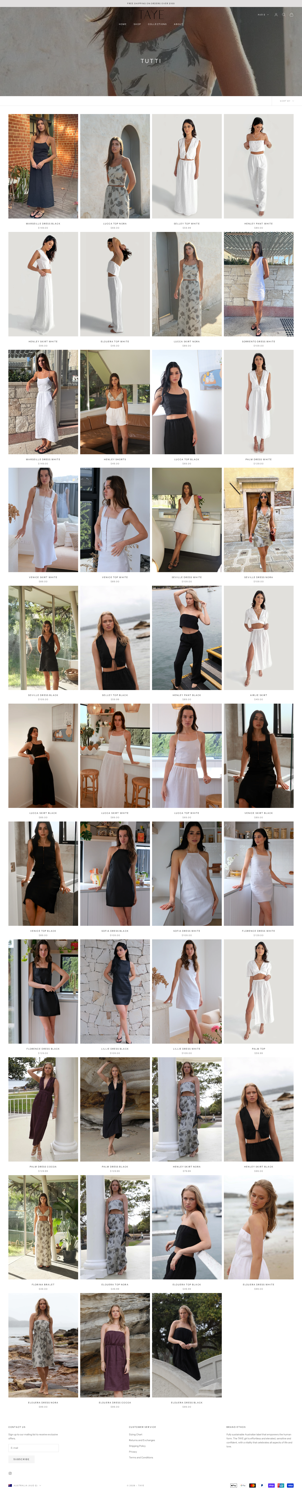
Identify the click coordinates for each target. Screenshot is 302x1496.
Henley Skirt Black (258, 1166)
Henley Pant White (259, 223)
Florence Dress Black (43, 1048)
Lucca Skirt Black (43, 813)
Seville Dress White (187, 577)
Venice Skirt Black (259, 813)
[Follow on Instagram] (10, 1473)
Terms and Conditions (141, 1457)
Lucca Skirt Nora (187, 341)
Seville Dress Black (43, 695)
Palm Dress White (259, 459)
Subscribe (21, 1459)
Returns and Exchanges (142, 1440)
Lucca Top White (186, 813)
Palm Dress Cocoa (43, 1166)
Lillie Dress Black (115, 1048)
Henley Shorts (115, 459)
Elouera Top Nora (115, 1284)
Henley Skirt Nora (187, 1166)
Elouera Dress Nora (43, 1402)
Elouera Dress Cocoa (115, 1402)
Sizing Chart (135, 1434)
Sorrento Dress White (258, 341)
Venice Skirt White (43, 577)
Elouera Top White (115, 341)
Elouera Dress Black (187, 1402)
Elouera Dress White (259, 1284)
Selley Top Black (115, 695)
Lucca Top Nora (115, 223)
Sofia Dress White (186, 931)
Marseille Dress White (43, 459)
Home (123, 24)
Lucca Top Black (186, 459)
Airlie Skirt (259, 695)
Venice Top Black (43, 931)
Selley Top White (187, 223)
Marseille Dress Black (43, 223)
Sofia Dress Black (115, 931)
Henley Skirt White (43, 341)
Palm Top (258, 1048)
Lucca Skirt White (115, 813)
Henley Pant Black (187, 695)
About (178, 24)
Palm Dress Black (115, 1166)
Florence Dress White (258, 931)
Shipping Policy (137, 1446)
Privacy (133, 1451)
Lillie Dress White (187, 1048)
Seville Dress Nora (258, 577)
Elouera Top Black (187, 1284)
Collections (157, 24)
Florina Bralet (43, 1284)
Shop (137, 24)
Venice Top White (115, 577)
